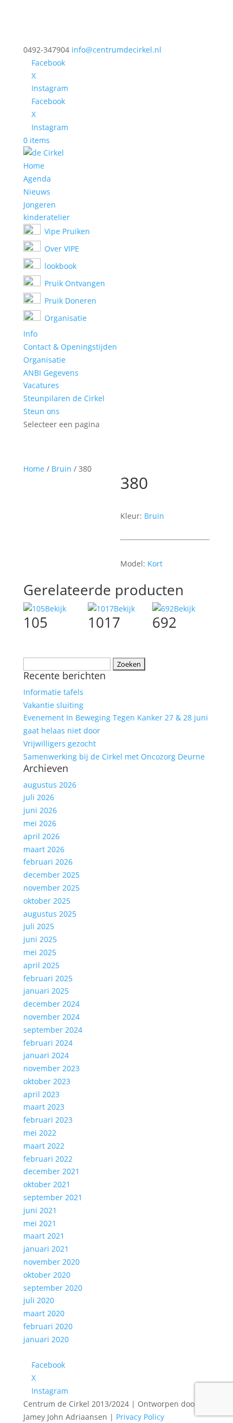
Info (30, 334)
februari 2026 (48, 862)
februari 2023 (48, 1120)
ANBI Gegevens (51, 373)
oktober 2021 (46, 1184)
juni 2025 (40, 939)
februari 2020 (48, 1326)
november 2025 (51, 888)
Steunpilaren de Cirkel (64, 398)
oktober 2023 (46, 1081)
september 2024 (52, 1030)
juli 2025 (38, 926)
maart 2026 (43, 849)
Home (33, 165)
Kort (155, 563)
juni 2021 (40, 1210)
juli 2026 (38, 797)
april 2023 (41, 1094)
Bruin (61, 468)
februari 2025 (48, 978)
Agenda (37, 178)
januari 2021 (46, 1249)
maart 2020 (43, 1313)
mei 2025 (39, 952)
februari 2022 (48, 1159)
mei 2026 (39, 823)
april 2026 (41, 836)
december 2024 (51, 1004)
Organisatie (44, 360)
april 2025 (41, 965)
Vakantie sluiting (53, 705)
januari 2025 (46, 991)
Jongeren (39, 204)
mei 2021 (39, 1223)
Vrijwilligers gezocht (59, 743)
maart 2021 (43, 1236)
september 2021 (52, 1197)
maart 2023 (43, 1107)
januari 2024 (46, 1055)
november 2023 (51, 1068)
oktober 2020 (46, 1275)
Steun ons (41, 411)
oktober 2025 (46, 901)
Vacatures (41, 385)
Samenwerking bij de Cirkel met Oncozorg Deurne (114, 756)
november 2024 (51, 1017)
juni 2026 (40, 810)
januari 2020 (46, 1339)
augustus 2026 (49, 785)
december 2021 (51, 1171)
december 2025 (51, 875)
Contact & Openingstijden (70, 347)
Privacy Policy (140, 1417)
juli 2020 (38, 1300)
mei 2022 (39, 1133)
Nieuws (36, 191)
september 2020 (52, 1288)
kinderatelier (46, 217)
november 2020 (51, 1262)
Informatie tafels (53, 692)
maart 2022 (43, 1146)
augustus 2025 (49, 914)
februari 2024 (48, 1043)
